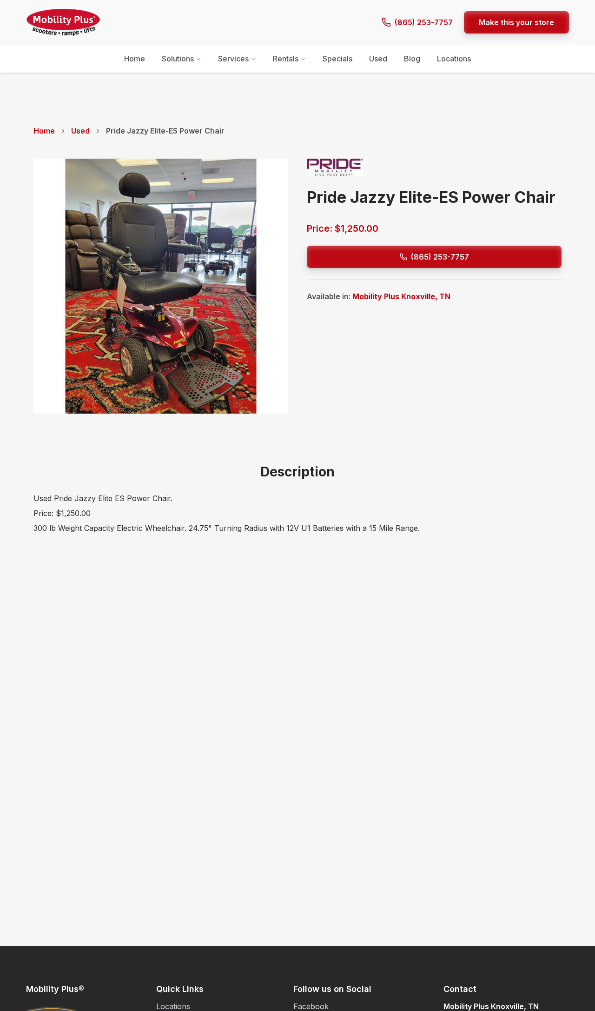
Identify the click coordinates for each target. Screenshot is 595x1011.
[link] (165, 130)
